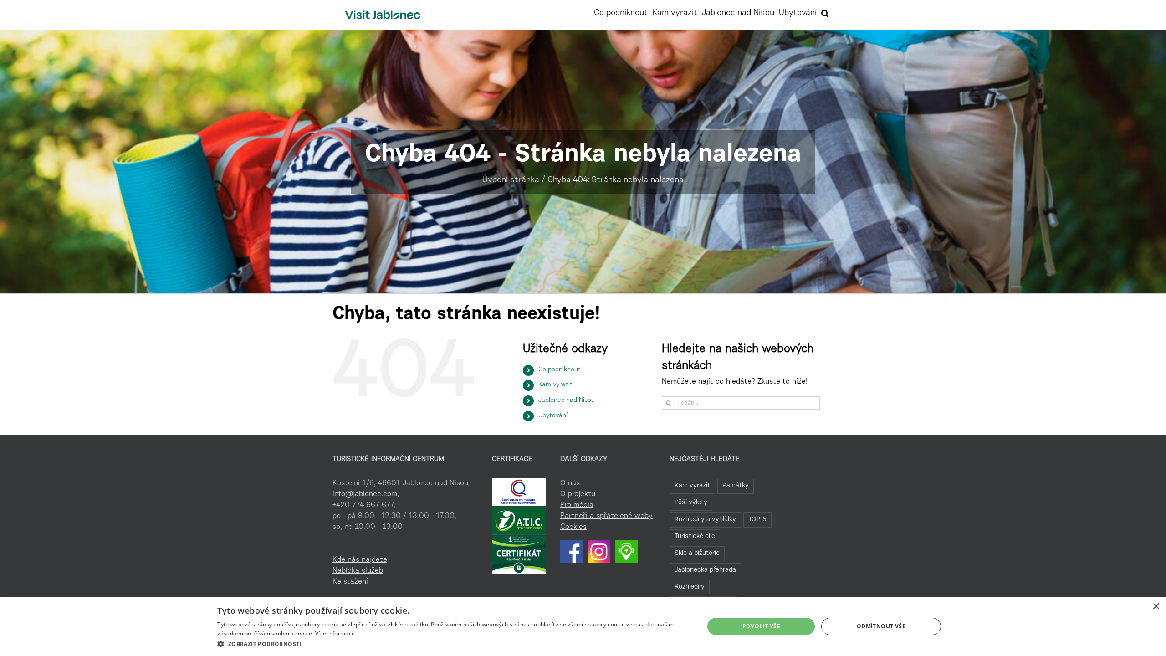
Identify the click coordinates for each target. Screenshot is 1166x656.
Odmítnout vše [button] (881, 626)
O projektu (577, 494)
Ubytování (553, 416)
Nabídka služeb (357, 570)
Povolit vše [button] (761, 626)
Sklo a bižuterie (697, 553)
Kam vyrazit (555, 385)
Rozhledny (690, 587)
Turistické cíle (695, 536)
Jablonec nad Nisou (566, 400)
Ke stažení (350, 581)
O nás (570, 483)
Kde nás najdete (359, 560)
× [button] (1155, 606)
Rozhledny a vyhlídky (705, 519)
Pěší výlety (691, 502)
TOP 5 (757, 519)
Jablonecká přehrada (705, 570)
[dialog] (583, 626)
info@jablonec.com (364, 494)
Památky (735, 485)
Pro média (576, 505)
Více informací (334, 633)
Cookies (573, 527)
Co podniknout (559, 370)
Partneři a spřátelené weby (606, 516)
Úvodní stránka (510, 180)
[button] (825, 12)
